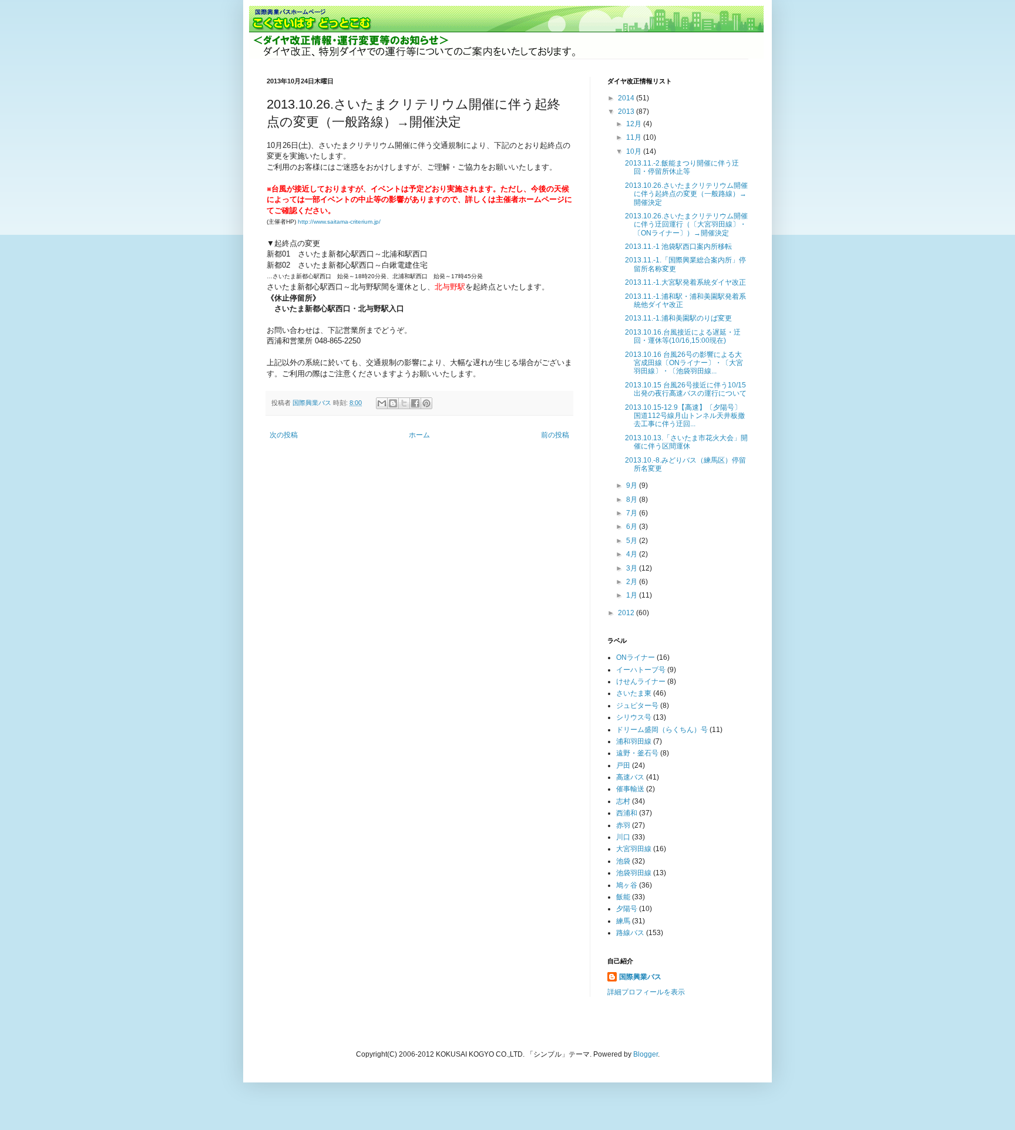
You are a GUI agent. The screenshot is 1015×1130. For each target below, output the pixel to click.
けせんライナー (641, 681)
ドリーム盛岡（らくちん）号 (662, 730)
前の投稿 (555, 435)
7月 (632, 513)
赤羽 (623, 825)
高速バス (630, 777)
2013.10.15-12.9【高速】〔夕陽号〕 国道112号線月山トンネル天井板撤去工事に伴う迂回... (686, 416)
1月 (632, 595)
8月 (632, 499)
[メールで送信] (382, 403)
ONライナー (635, 657)
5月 (632, 541)
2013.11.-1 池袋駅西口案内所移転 (678, 246)
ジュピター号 (637, 705)
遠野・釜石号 (637, 753)
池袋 (623, 861)
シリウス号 (633, 717)
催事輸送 (630, 789)
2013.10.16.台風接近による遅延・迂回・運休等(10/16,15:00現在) (683, 336)
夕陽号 (626, 909)
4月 (632, 554)
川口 (623, 837)
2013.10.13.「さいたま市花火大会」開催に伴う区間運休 (686, 442)
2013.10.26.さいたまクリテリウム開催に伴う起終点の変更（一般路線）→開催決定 (686, 194)
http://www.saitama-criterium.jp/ (339, 221)
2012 (627, 613)
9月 (632, 485)
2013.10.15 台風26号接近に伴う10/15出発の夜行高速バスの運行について (686, 389)
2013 (627, 111)
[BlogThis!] (393, 403)
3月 (632, 568)
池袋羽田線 (633, 873)
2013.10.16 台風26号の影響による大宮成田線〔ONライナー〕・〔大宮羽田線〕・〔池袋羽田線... (684, 363)
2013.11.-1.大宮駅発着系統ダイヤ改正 (685, 282)
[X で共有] (404, 403)
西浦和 (626, 813)
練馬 (623, 921)
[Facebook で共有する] (415, 403)
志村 (623, 801)
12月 (634, 124)
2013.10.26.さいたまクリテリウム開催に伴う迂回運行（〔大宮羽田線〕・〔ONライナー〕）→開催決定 (686, 224)
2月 (632, 582)
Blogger (645, 1054)
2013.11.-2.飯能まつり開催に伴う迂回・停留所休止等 (682, 167)
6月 (632, 526)
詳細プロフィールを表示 (646, 992)
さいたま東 (633, 693)
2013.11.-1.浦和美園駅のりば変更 (678, 318)
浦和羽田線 (633, 741)
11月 (634, 137)
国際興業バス (313, 402)
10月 (634, 151)
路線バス (630, 933)
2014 (627, 98)
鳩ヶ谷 (626, 885)
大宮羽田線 (633, 849)
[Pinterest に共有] (426, 403)
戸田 (623, 765)
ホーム (419, 435)
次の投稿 (284, 435)
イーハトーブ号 (641, 670)
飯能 (623, 897)
